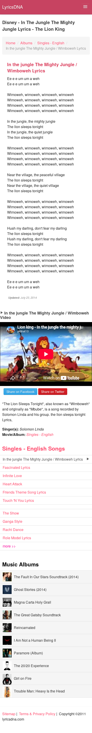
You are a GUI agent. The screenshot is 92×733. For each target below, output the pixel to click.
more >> (9, 546)
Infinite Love (12, 475)
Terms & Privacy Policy (37, 713)
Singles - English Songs (33, 448)
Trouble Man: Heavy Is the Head (39, 691)
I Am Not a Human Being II (35, 640)
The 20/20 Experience (31, 665)
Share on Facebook (20, 391)
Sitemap (8, 713)
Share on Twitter (52, 391)
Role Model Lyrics (17, 537)
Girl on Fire (22, 678)
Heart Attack (12, 483)
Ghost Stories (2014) (30, 589)
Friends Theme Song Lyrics (24, 492)
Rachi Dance (13, 529)
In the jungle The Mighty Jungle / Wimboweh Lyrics (43, 459)
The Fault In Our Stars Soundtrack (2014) (46, 576)
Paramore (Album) (28, 652)
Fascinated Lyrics (16, 467)
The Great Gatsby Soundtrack (37, 614)
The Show (11, 513)
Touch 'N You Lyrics (18, 500)
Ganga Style (12, 521)
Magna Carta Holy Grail (32, 602)
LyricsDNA (12, 7)
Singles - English (39, 434)
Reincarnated (24, 627)
